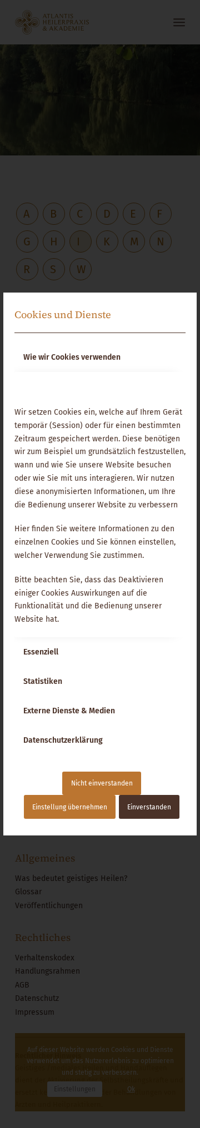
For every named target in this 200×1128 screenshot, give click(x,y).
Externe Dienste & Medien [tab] (69, 711)
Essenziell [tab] (40, 652)
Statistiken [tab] (42, 681)
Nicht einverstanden (102, 783)
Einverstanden (149, 807)
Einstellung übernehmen (69, 807)
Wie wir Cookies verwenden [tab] (72, 357)
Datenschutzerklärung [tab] (63, 740)
